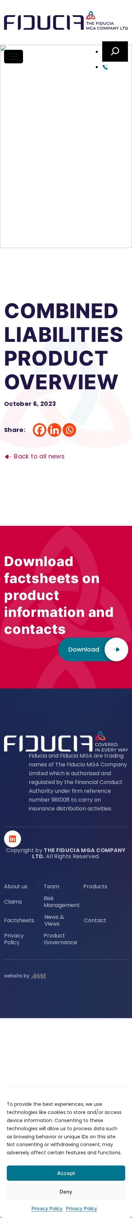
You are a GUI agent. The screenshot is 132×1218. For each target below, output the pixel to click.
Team (51, 886)
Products (95, 886)
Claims (13, 902)
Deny (66, 1192)
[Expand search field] (115, 51)
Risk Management (62, 902)
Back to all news (38, 456)
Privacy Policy (47, 1208)
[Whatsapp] (69, 430)
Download (83, 649)
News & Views (54, 920)
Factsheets (19, 920)
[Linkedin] (54, 430)
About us (15, 886)
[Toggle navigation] (13, 56)
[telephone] (115, 67)
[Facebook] (39, 430)
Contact (95, 920)
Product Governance (60, 939)
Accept (66, 1173)
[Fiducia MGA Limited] (66, 20)
